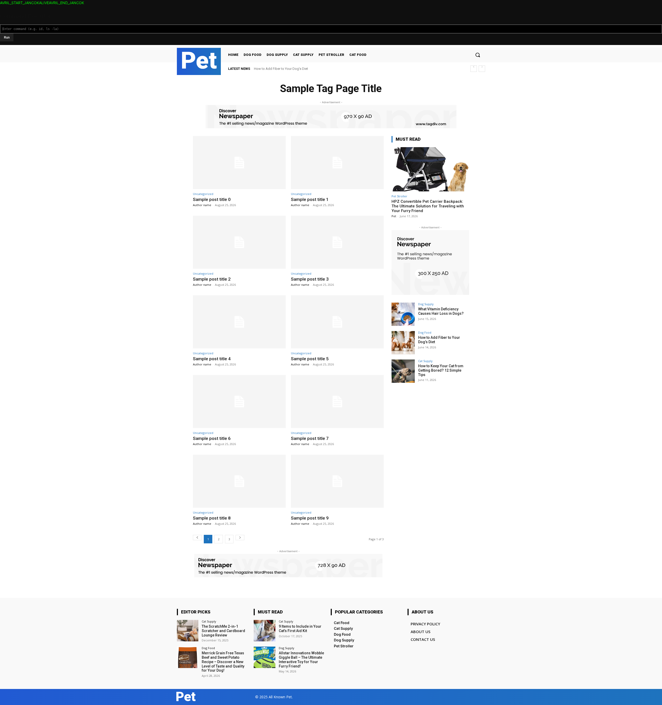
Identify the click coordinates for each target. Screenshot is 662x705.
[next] (482, 68)
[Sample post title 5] (337, 321)
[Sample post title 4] (239, 321)
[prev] (473, 68)
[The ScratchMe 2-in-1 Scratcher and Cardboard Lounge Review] (187, 630)
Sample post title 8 (212, 518)
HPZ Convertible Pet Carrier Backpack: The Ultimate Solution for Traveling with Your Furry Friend (428, 206)
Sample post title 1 (310, 199)
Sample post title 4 (212, 358)
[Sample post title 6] (239, 401)
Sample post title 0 (212, 199)
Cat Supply (425, 360)
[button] (477, 54)
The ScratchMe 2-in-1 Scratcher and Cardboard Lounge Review (223, 630)
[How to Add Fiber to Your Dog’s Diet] (403, 342)
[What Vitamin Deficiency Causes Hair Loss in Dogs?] (403, 314)
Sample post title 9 (310, 518)
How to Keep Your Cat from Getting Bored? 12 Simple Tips (440, 370)
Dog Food (424, 332)
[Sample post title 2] (239, 242)
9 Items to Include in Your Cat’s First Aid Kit (300, 628)
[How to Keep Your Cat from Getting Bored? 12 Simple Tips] (403, 371)
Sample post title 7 (310, 438)
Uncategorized (203, 193)
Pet (394, 216)
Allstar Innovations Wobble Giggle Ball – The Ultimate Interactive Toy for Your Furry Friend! (301, 659)
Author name (202, 205)
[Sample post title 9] (337, 481)
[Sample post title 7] (337, 401)
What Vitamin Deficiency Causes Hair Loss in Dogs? (441, 311)
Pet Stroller (399, 196)
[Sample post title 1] (337, 162)
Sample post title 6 (212, 438)
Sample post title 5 (310, 358)
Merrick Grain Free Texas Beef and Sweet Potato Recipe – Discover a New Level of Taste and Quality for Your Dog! (223, 661)
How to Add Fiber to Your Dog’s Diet (281, 69)
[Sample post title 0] (239, 162)
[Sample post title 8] (239, 481)
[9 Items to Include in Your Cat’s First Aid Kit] (264, 630)
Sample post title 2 (212, 279)
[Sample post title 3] (337, 242)
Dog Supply (426, 304)
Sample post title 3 (310, 279)
